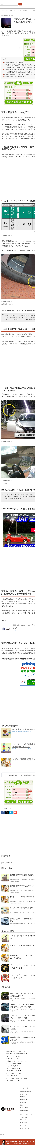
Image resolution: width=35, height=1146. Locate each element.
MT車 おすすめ (11, 1053)
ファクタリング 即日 (12, 1075)
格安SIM (18, 1071)
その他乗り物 (23, 1122)
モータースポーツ (24, 1128)
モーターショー (24, 1094)
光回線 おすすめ (11, 1061)
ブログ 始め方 (10, 1058)
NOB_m (12, 903)
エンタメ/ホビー (24, 1117)
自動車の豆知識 (24, 1110)
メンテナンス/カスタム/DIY (27, 1114)
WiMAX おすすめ (22, 1061)
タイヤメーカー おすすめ (13, 1056)
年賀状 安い (24, 1078)
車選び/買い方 (23, 1099)
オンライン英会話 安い (13, 1066)
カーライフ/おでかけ (22, 10)
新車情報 (9, 1051)
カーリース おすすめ (19, 1051)
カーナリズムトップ (6, 10)
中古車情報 (23, 1102)
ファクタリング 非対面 (13, 1078)
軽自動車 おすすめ (22, 1053)
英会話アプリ (10, 1071)
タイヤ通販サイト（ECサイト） (15, 1080)
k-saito (12, 881)
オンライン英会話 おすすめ (14, 1063)
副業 (18, 1058)
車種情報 (22, 1096)
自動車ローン (23, 1105)
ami (11, 1000)
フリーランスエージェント (14, 1073)
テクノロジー (23, 1125)
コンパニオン (23, 1119)
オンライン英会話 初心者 (13, 1068)
